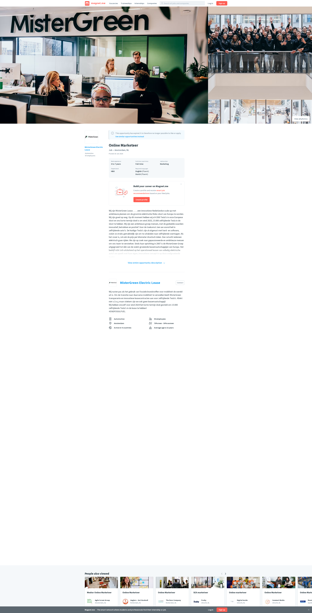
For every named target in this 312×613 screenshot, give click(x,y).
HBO (113, 171)
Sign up (222, 3)
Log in (210, 3)
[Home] (95, 3)
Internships (139, 3)
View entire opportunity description (145, 262)
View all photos (300, 119)
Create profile (141, 199)
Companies (152, 3)
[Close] (308, 609)
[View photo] (104, 65)
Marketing (164, 164)
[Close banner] (181, 184)
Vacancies (113, 3)
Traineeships (126, 3)
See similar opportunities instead (129, 136)
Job (110, 150)
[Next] (225, 574)
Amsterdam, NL (122, 150)
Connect (180, 283)
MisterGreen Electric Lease (94, 148)
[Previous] (222, 574)
